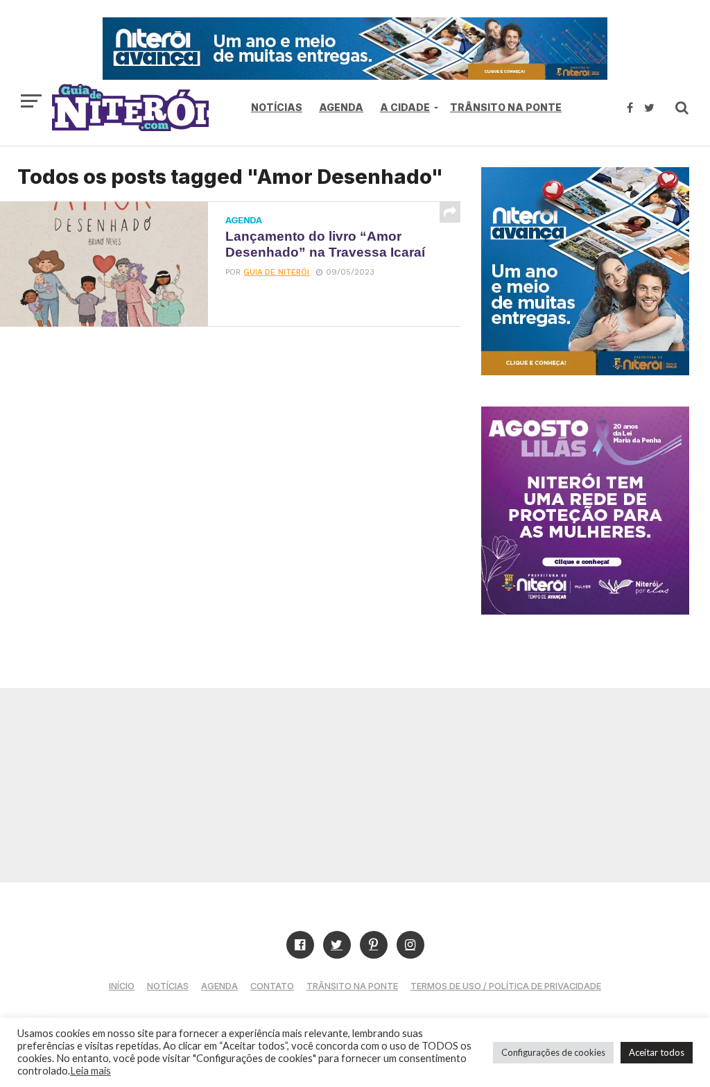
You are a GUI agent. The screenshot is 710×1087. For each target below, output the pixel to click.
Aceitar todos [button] (656, 1052)
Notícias (276, 107)
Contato (272, 986)
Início (122, 986)
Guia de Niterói (276, 272)
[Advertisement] (355, 785)
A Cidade (405, 107)
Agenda (341, 107)
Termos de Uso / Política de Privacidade (505, 986)
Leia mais (90, 1071)
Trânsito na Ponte (506, 107)
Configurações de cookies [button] (553, 1052)
